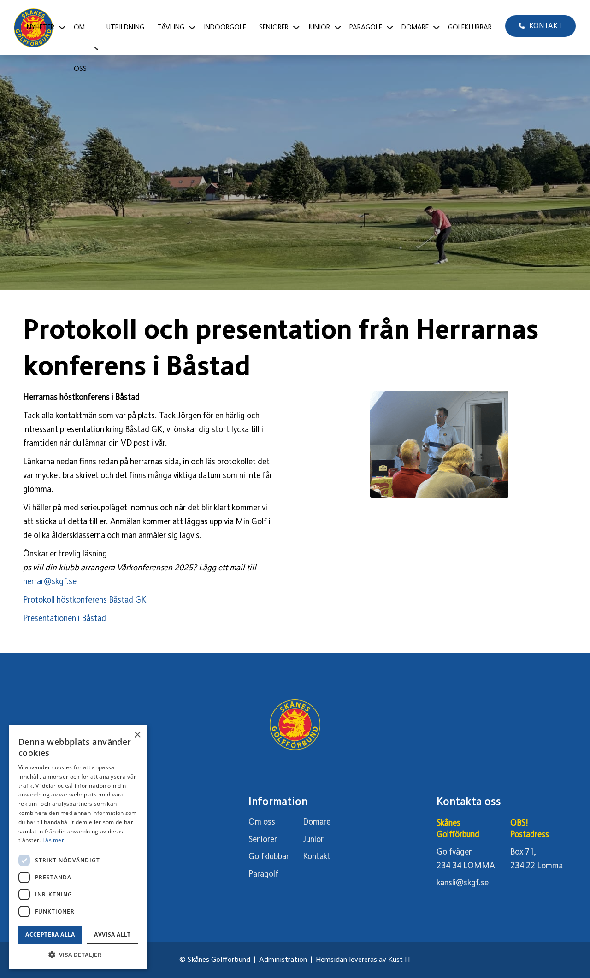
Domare (316, 822)
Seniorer (262, 840)
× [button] (137, 735)
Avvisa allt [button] (112, 934)
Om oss (261, 822)
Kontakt (316, 857)
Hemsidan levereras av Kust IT (363, 960)
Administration (283, 960)
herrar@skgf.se (50, 582)
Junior (313, 840)
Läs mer (53, 840)
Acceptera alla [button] (50, 934)
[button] (78, 955)
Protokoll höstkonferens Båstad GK (85, 600)
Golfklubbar (268, 857)
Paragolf (263, 874)
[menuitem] (44, 28)
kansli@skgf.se (463, 883)
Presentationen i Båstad (64, 619)
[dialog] (78, 847)
